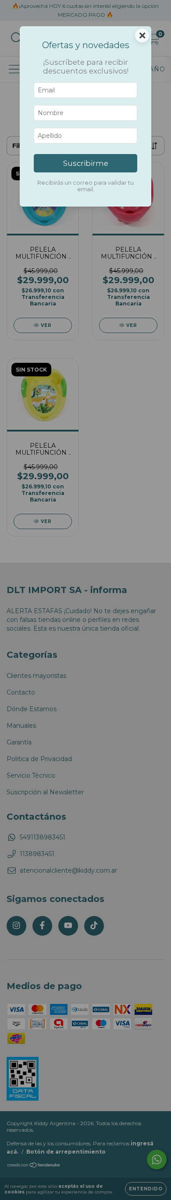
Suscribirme (85, 163)
